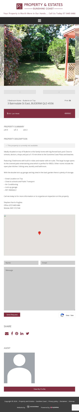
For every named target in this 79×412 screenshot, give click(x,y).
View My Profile (39, 389)
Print (66, 100)
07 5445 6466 (69, 13)
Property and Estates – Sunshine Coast (33, 401)
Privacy (67, 315)
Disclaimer (63, 401)
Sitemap (72, 401)
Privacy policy (53, 401)
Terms (72, 315)
